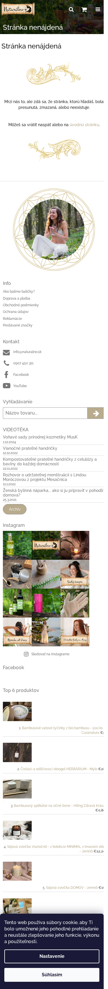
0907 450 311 (23, 363)
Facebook (21, 375)
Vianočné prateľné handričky (30, 448)
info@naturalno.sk (27, 352)
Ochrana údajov (16, 312)
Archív (14, 509)
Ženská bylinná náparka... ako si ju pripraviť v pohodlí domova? (53, 492)
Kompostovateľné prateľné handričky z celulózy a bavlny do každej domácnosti (50, 461)
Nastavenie (52, 956)
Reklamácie (12, 319)
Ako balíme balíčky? (19, 292)
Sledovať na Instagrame (50, 654)
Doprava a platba (16, 298)
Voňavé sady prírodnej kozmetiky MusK (40, 437)
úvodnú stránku (84, 124)
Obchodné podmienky (21, 305)
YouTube (20, 386)
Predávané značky (18, 325)
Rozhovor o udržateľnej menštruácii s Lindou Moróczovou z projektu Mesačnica (44, 477)
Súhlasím (52, 974)
